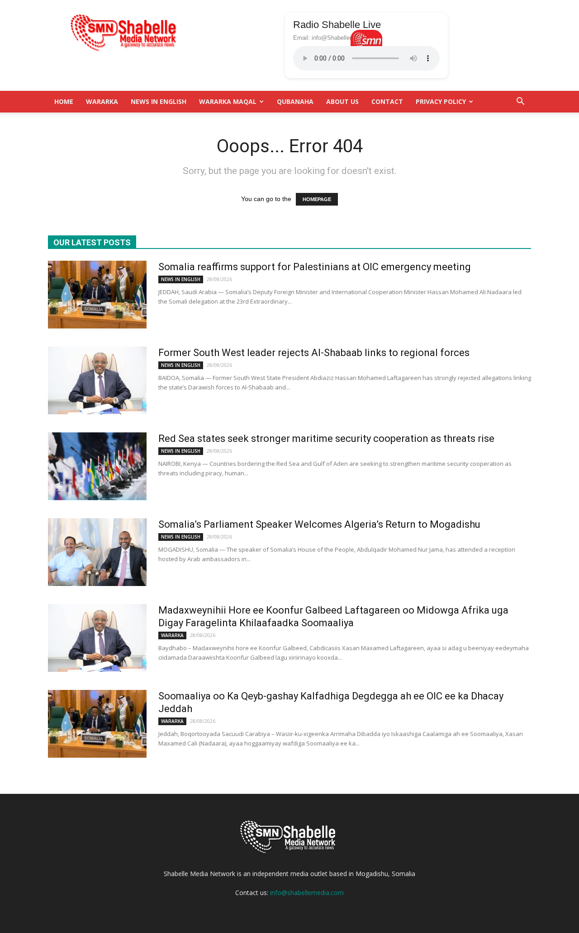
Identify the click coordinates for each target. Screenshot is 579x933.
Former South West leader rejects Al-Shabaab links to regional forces (314, 352)
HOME (63, 101)
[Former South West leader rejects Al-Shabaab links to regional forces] (97, 380)
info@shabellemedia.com (307, 892)
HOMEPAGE (317, 199)
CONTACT (387, 101)
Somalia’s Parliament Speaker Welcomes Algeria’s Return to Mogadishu (319, 524)
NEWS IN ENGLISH (158, 101)
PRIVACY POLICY (441, 101)
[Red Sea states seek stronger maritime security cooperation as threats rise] (97, 466)
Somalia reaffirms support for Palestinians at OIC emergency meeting (314, 266)
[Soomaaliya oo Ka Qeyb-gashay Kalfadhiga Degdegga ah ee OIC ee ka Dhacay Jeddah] (97, 724)
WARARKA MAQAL (227, 101)
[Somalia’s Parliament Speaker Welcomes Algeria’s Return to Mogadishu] (97, 552)
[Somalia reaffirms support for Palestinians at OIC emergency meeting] (97, 294)
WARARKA (102, 101)
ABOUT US (342, 101)
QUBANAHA (295, 101)
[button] (520, 102)
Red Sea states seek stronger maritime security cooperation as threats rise (326, 438)
